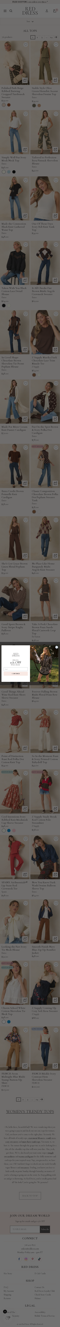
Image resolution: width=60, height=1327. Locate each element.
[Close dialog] (56, 647)
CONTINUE (16, 674)
